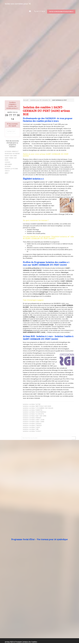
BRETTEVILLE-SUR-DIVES (37, 406)
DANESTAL (32, 410)
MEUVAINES (8, 164)
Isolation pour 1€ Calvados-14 (40, 100)
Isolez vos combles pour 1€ (18, 3)
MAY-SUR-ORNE (34, 416)
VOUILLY (32, 431)
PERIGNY (32, 418)
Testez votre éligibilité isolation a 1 (61, 11)
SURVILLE (32, 423)
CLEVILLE (7, 162)
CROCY (7, 171)
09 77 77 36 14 (40, 11)
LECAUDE (8, 166)
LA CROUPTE (33, 414)
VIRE (31, 429)
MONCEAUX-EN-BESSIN (12, 154)
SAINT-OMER (33, 422)
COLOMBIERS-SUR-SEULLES (38, 408)
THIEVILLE (32, 425)
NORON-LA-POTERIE (11, 169)
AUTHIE (31, 404)
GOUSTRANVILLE (34, 412)
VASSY (31, 427)
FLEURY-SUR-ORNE (11, 156)
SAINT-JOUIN (33, 420)
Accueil (25, 100)
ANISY (6, 173)
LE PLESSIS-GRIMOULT (12, 151)
